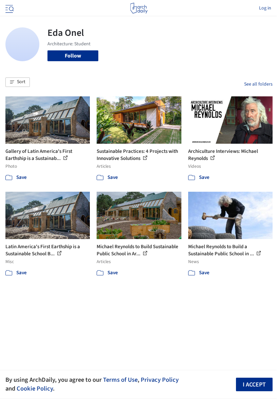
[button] (17, 82)
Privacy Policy (160, 379)
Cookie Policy (35, 388)
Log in (265, 8)
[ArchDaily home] (138, 8)
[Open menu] (9, 8)
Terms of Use (120, 379)
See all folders (258, 84)
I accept (254, 384)
